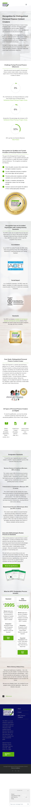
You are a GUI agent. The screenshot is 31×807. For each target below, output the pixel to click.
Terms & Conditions (15, 768)
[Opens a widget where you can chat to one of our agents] (19, 797)
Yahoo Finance (15, 139)
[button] (15, 696)
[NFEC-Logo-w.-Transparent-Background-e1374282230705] (5, 3)
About (19, 708)
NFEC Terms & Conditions (21, 716)
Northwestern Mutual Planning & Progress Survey (15, 100)
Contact (20, 712)
